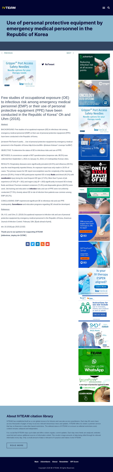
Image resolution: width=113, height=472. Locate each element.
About (54, 462)
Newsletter (63, 462)
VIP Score (74, 462)
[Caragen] (94, 106)
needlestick (6, 178)
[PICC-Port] (94, 348)
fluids (53, 175)
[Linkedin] (38, 244)
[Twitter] (33, 244)
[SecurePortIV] (94, 401)
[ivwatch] (94, 186)
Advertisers (45, 462)
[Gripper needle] (19, 87)
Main (37, 462)
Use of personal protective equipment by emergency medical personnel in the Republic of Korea (55, 28)
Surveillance (17, 204)
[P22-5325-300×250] (94, 294)
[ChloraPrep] (94, 240)
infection (33, 189)
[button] (104, 8)
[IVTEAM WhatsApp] (94, 374)
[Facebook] (28, 244)
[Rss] (43, 244)
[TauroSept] (94, 321)
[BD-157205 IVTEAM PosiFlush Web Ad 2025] (94, 267)
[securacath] (94, 160)
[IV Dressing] (94, 79)
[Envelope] (48, 244)
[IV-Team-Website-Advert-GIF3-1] (94, 213)
